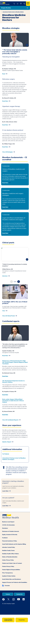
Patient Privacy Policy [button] (8, 566)
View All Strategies (7, 152)
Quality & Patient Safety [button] (8, 576)
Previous (11, 281)
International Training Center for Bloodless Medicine (13, 11)
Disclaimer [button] (5, 528)
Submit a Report (6, 442)
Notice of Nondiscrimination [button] (9, 557)
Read (3, 74)
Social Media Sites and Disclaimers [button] (11, 579)
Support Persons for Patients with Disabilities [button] (14, 582)
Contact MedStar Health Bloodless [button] (8, 620)
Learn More (5, 491)
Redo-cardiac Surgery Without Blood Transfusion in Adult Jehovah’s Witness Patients (13, 401)
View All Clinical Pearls (8, 316)
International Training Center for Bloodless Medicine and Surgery (14, 458)
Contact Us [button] (19, 594)
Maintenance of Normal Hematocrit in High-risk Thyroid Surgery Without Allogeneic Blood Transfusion (15, 362)
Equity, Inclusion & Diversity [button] (9, 534)
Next (18, 281)
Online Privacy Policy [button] (8, 560)
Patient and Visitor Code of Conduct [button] (12, 563)
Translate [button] (7, 585)
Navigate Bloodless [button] (6, 8)
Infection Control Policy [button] (8, 547)
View (3, 311)
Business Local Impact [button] (8, 522)
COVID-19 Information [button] (8, 525)
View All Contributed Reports (10, 420)
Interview (4, 276)
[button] (14, 3)
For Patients (5, 454)
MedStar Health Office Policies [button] (10, 554)
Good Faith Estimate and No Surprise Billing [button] (14, 544)
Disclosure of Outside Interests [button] (10, 531)
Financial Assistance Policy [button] (9, 541)
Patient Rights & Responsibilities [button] (11, 569)
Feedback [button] (4, 538)
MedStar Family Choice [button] (8, 550)
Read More (5, 101)
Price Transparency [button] (7, 573)
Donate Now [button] (22, 620)
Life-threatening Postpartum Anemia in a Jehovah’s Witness (13, 381)
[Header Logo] (5, 3)
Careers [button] (8, 594)
